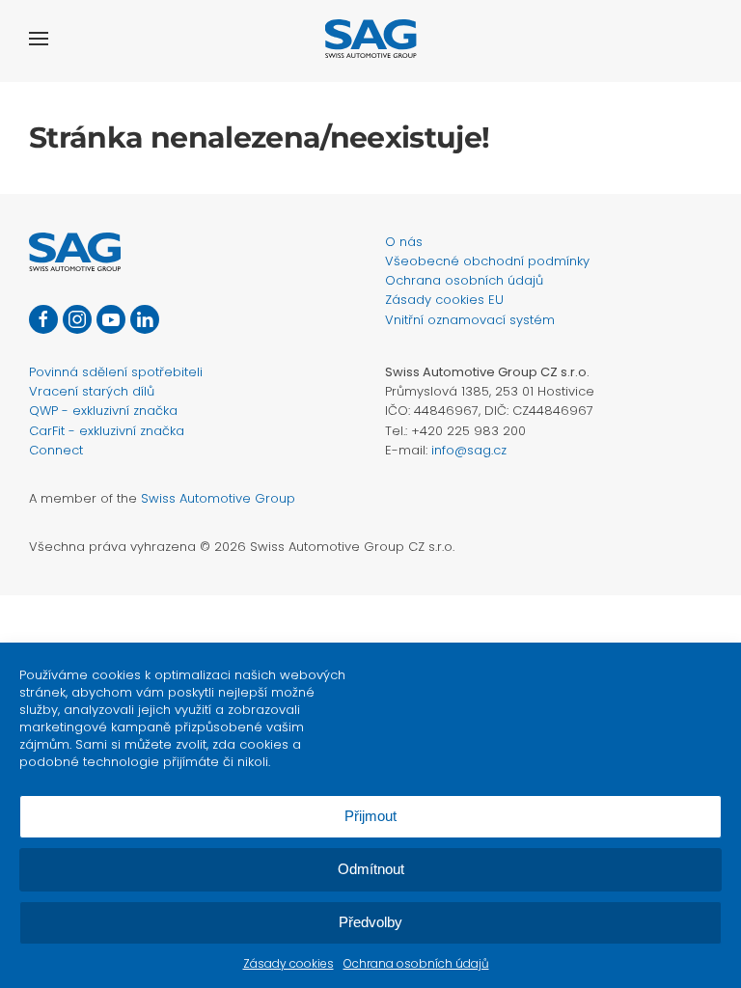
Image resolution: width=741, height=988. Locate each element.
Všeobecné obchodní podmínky (487, 261)
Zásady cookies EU (444, 299)
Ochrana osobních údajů (416, 963)
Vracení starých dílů (91, 391)
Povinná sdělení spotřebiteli (116, 372)
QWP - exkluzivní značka (103, 410)
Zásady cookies (288, 963)
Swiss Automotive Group (218, 498)
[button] (38, 38)
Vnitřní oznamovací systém (470, 320)
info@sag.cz (469, 450)
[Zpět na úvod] (371, 38)
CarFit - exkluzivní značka (106, 431)
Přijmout (370, 816)
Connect (56, 450)
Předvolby (370, 922)
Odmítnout (371, 869)
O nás (404, 242)
